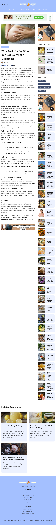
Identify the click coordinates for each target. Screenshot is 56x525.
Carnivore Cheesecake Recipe (50, 309)
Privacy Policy (25, 520)
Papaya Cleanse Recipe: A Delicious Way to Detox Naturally (50, 387)
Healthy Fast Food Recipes (43, 84)
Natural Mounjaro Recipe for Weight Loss (50, 69)
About (39, 9)
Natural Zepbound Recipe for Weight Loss (50, 60)
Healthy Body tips (28, 502)
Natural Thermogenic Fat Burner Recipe (50, 203)
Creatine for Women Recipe (50, 357)
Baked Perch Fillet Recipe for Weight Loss (50, 194)
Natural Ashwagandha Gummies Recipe (50, 251)
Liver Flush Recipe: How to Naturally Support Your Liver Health (50, 396)
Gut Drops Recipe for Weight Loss (50, 117)
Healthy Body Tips (42, 80)
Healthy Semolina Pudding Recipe (49, 146)
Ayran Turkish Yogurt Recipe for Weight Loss (50, 184)
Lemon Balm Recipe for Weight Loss (50, 51)
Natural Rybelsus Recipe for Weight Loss (50, 270)
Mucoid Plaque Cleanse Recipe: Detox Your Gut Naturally (49, 376)
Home (10, 9)
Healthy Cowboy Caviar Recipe (49, 136)
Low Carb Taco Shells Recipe (49, 232)
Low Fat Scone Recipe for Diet (49, 222)
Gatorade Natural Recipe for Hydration (49, 127)
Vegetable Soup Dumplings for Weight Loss (49, 289)
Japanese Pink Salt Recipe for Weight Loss (50, 213)
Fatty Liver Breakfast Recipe (49, 328)
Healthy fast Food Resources (44, 87)
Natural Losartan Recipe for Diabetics (49, 299)
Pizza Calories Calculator (28, 509)
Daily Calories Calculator (28, 511)
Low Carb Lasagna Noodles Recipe (49, 242)
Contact (44, 9)
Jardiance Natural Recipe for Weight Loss (50, 347)
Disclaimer (31, 520)
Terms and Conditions (47, 520)
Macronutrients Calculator (28, 513)
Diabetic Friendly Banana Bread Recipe (50, 337)
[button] (16, 9)
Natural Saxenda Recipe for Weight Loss (50, 318)
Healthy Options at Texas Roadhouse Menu (49, 165)
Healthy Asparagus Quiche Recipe (49, 261)
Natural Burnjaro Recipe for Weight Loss (50, 155)
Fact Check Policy (38, 520)
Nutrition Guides (41, 90)
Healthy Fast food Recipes (28, 499)
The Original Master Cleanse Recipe (50, 366)
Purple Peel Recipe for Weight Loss (50, 280)
